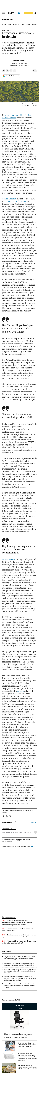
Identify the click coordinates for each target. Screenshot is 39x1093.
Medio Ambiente (25, 25)
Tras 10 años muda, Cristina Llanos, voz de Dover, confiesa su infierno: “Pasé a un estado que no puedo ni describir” (19, 958)
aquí (32, 846)
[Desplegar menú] (3, 13)
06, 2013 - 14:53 (21, 63)
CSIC (20, 832)
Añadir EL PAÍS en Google (12, 76)
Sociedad (8, 19)
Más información (6, 841)
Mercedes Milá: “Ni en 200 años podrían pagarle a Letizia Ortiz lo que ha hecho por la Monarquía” (19, 964)
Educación (16, 25)
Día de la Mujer (7, 25)
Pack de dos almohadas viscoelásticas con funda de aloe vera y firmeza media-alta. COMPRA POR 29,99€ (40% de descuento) (27, 1057)
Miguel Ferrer (8, 559)
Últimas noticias (8, 917)
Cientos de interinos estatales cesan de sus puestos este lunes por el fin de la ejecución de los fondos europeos (20, 971)
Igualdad (34, 25)
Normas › (34, 822)
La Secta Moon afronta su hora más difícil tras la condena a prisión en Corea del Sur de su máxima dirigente (19, 985)
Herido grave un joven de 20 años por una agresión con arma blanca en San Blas (19, 936)
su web (20, 691)
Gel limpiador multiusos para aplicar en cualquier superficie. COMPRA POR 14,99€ (27, 1044)
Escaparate (19, 1006)
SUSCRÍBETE (28, 13)
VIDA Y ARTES (6, 30)
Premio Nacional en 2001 (15, 201)
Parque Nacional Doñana (10, 832)
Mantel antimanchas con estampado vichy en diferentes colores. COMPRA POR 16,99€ (27, 1067)
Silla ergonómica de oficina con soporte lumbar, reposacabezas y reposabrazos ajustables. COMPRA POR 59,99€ (18, 1036)
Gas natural (27, 832)
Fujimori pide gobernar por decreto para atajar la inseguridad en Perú (19, 942)
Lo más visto (6, 952)
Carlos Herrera (9, 198)
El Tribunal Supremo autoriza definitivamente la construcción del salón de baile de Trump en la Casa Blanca (18, 923)
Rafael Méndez (20, 60)
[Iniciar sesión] (35, 13)
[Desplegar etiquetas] (35, 832)
